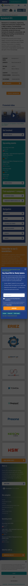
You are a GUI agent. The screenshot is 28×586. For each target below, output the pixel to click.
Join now (14, 308)
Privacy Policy (9, 304)
